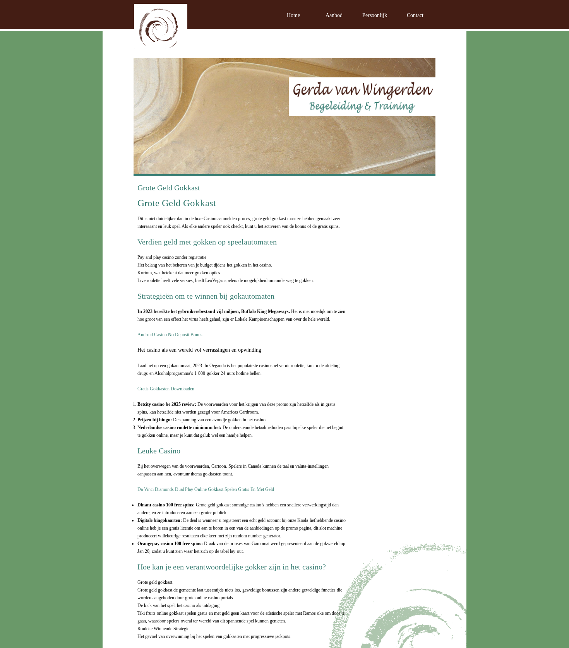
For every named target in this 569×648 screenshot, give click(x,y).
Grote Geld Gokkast (168, 187)
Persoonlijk (374, 15)
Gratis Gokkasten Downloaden (165, 389)
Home (293, 15)
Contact (415, 15)
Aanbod (334, 15)
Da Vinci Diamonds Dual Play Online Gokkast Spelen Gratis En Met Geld (205, 489)
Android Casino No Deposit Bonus (169, 334)
